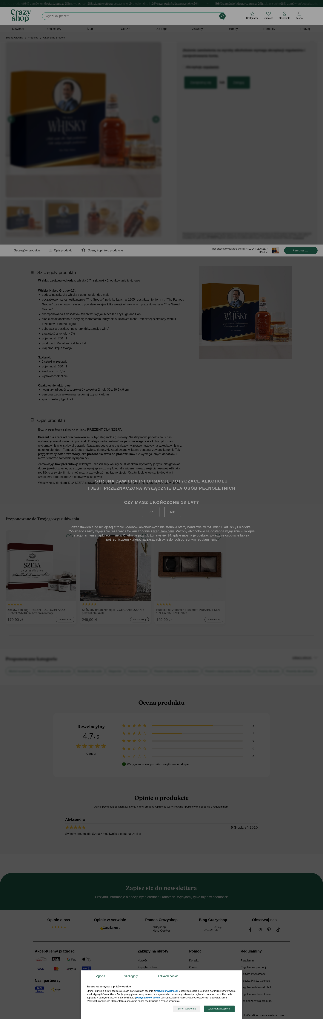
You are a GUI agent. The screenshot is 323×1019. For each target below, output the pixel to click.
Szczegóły (131, 976)
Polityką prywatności (166, 991)
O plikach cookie (167, 976)
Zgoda (100, 976)
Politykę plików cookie (148, 998)
